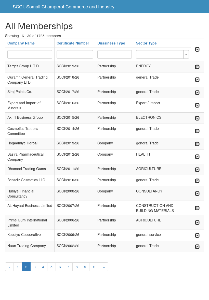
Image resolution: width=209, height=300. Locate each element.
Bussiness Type (111, 43)
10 (95, 266)
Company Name (21, 43)
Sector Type (146, 43)
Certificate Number (73, 43)
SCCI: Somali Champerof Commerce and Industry (63, 6)
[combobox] (162, 54)
